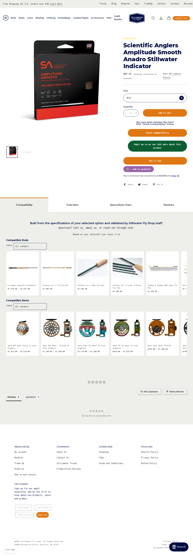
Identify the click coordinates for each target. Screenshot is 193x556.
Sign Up (42, 514)
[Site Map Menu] (5, 17)
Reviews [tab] (169, 204)
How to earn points (25, 474)
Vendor (9, 245)
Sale (136, 3)
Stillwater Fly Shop (137, 18)
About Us (61, 452)
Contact (161, 3)
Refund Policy (149, 463)
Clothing (50, 18)
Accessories (97, 18)
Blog (114, 3)
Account (175, 3)
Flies (109, 18)
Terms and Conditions (111, 463)
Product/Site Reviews (69, 469)
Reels (22, 18)
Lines (30, 18)
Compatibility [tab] (24, 204)
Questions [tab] (31, 396)
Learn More (56, 4)
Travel (103, 3)
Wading (39, 18)
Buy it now (155, 160)
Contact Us (63, 457)
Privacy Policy (149, 457)
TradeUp (148, 3)
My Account (20, 452)
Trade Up (19, 463)
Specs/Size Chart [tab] (120, 204)
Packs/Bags (64, 18)
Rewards (125, 3)
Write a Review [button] (176, 391)
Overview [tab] (72, 204)
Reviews (188, 3)
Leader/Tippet (80, 18)
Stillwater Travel (67, 463)
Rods (13, 18)
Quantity (128, 106)
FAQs (101, 457)
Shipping (138, 74)
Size (125, 90)
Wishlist (19, 469)
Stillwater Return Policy (166, 548)
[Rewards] (178, 546)
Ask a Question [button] (151, 391)
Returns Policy (149, 452)
